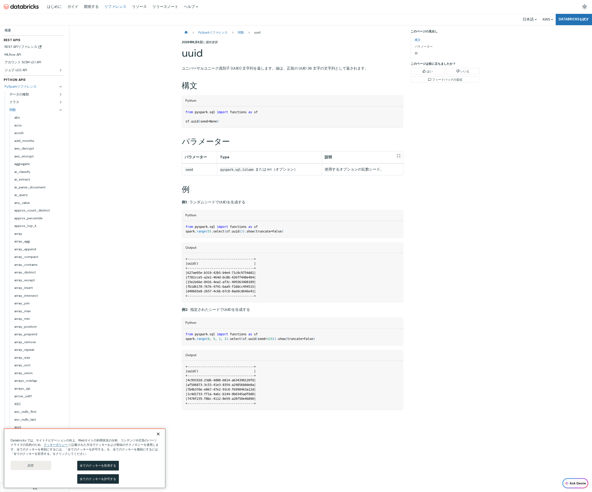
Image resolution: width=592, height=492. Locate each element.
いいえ (464, 71)
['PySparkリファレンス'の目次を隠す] (60, 86)
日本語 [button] (528, 19)
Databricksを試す (574, 19)
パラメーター (424, 47)
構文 (418, 40)
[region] (85, 458)
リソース (139, 6)
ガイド (72, 6)
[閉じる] (158, 434)
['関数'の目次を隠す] (60, 110)
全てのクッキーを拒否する (98, 466)
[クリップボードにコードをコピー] (397, 112)
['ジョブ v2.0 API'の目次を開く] (60, 70)
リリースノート (165, 6)
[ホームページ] (186, 32)
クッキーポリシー (56, 445)
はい (430, 71)
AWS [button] (546, 19)
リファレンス (115, 6)
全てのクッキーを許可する (98, 479)
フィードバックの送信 (447, 80)
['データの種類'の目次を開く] (60, 94)
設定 (31, 465)
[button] (36, 102)
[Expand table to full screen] (398, 156)
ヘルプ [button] (189, 6)
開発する (91, 6)
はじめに (54, 6)
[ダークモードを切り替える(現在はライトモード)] (584, 6)
